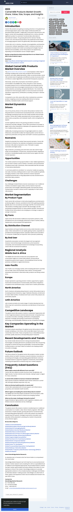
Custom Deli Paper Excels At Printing (58, 151)
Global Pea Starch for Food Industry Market (18, 439)
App (45, 507)
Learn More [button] (6, 505)
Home (64, 25)
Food (57, 23)
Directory (67, 508)
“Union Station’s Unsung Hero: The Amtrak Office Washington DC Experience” (59, 54)
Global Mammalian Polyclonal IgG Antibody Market (20, 426)
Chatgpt (42, 507)
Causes (56, 19)
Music (59, 27)
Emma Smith (53, 134)
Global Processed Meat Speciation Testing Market (20, 446)
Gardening (53, 25)
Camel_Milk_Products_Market (14, 494)
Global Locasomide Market (13, 424)
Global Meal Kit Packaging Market (15, 428)
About (48, 507)
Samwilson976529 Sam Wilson (57, 62)
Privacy (56, 507)
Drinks (57, 21)
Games (62, 23)
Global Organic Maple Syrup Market (15, 437)
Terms (52, 507)
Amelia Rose (53, 158)
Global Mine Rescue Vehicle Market (15, 432)
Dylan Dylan (53, 86)
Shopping (58, 32)
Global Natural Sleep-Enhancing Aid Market (18, 435)
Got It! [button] (14, 509)
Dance (51, 21)
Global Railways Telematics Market (15, 448)
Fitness (52, 23)
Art (51, 19)
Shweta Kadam (12, 17)
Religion (52, 32)
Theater (52, 34)
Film (62, 21)
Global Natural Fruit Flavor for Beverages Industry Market (22, 433)
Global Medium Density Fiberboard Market (17, 430)
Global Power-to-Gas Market (13, 444)
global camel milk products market (17, 72)
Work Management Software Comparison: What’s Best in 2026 (58, 127)
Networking (53, 29)
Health (59, 25)
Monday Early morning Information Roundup (56, 79)
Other (7, 9)
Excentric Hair (54, 109)
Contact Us (67, 507)
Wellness (58, 34)
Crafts (62, 19)
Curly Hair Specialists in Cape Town (58, 102)
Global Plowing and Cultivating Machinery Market (20, 442)
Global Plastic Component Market (15, 440)
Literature (52, 27)
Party (65, 29)
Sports (65, 32)
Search (65, 12)
